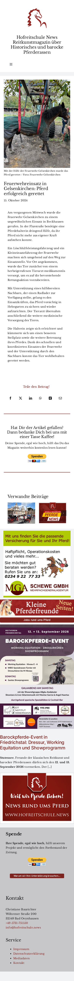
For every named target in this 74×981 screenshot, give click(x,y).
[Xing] (50, 398)
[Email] (60, 398)
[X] (20, 398)
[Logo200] (37, 9)
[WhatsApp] (40, 398)
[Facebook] (10, 398)
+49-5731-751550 (17, 923)
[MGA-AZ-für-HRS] (37, 532)
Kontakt (18, 963)
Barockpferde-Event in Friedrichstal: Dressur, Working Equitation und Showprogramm (32, 742)
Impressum (21, 949)
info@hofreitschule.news (23, 927)
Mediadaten (21, 958)
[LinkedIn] (30, 398)
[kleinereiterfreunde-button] (37, 601)
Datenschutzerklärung (28, 953)
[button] (10, 513)
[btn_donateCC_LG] (37, 455)
